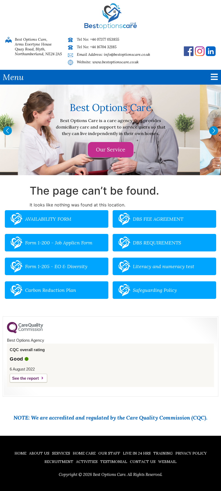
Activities (87, 461)
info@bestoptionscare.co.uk (127, 54)
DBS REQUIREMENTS (157, 243)
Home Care (84, 453)
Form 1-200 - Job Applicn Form (58, 243)
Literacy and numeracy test (163, 266)
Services (61, 453)
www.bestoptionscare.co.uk (115, 62)
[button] (7, 130)
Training (163, 453)
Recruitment (58, 461)
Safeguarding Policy (155, 290)
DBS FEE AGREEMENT (158, 219)
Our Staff (109, 453)
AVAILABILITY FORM (48, 219)
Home (20, 453)
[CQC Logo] (25, 332)
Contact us (143, 461)
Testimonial (113, 461)
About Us (39, 453)
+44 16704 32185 (103, 46)
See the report (25, 378)
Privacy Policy (191, 453)
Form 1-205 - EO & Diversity (56, 266)
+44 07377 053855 (104, 39)
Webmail (167, 461)
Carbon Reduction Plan (50, 290)
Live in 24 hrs (137, 453)
